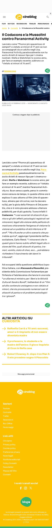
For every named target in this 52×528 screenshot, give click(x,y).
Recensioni (22, 24)
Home (4, 28)
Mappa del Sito (10, 471)
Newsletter (8, 467)
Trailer (32, 24)
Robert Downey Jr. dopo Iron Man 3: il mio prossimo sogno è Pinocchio (28, 356)
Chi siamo (7, 441)
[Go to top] (47, 519)
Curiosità (14, 28)
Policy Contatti (10, 463)
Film (4, 24)
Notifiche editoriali (11, 459)
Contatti (7, 474)
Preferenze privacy (11, 452)
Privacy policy (9, 444)
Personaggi (43, 24)
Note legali (8, 456)
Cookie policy (9, 448)
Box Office (7, 423)
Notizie (11, 24)
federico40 (10, 71)
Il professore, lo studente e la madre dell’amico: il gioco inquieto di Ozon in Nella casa (28, 345)
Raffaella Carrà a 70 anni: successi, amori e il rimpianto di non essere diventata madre (27, 332)
